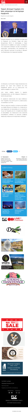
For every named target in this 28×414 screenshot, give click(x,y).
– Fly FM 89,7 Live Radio (6, 381)
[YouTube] (12, 393)
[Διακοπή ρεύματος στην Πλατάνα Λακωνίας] (20, 205)
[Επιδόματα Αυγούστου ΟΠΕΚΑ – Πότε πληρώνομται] (7, 188)
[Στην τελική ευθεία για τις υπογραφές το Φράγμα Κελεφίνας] (20, 174)
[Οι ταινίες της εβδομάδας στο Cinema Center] (7, 205)
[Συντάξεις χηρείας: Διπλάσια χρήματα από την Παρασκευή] (7, 174)
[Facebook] (9, 393)
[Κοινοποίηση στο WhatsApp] (19, 393)
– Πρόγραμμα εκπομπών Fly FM (7, 383)
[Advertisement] (14, 68)
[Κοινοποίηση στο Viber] (17, 393)
